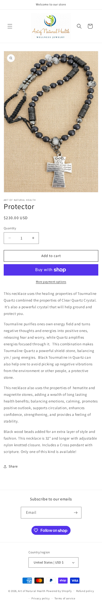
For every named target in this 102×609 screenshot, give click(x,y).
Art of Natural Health (32, 590)
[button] (9, 26)
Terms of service (64, 598)
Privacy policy (40, 598)
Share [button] (13, 466)
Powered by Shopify (59, 590)
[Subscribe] (75, 512)
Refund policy (85, 591)
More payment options (51, 281)
